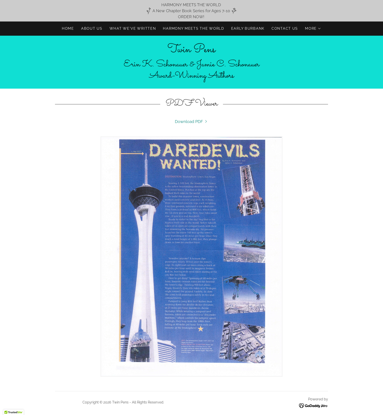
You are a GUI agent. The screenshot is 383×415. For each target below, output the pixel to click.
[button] (313, 28)
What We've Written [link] (132, 28)
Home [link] (68, 28)
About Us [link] (91, 28)
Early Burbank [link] (247, 28)
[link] (191, 50)
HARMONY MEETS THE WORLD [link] (193, 28)
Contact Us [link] (285, 28)
